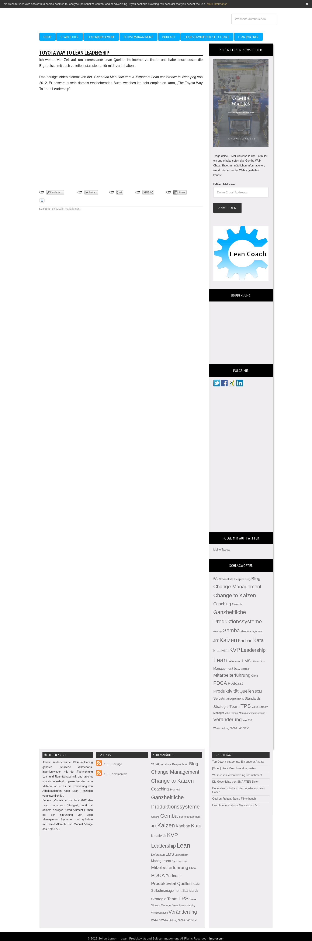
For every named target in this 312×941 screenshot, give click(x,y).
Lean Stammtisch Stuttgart (60, 805)
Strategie (221, 706)
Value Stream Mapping (236, 713)
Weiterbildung (221, 728)
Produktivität (226, 691)
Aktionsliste (225, 579)
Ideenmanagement (252, 631)
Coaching (222, 604)
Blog (54, 208)
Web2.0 (247, 720)
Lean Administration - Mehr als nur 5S (235, 805)
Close (306, 4)
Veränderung (227, 719)
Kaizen (228, 640)
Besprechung (242, 579)
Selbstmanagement (228, 698)
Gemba (231, 630)
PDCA (220, 683)
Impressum (216, 938)
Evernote (237, 604)
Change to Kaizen (234, 595)
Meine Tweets (221, 549)
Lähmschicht (258, 661)
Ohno (254, 675)
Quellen (246, 691)
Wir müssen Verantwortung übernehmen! (237, 775)
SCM (258, 691)
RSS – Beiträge (112, 764)
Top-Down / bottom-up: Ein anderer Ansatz (238, 761)
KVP (234, 650)
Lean (220, 659)
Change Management (237, 586)
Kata (258, 640)
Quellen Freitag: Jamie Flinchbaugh (234, 798)
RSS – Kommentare (114, 774)
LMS (246, 661)
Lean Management (69, 208)
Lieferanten (234, 661)
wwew (236, 727)
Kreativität (220, 650)
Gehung (217, 631)
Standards (253, 698)
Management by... (226, 668)
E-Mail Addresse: (224, 184)
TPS (245, 706)
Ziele (245, 728)
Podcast (235, 683)
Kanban (245, 640)
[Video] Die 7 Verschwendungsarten (234, 768)
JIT (216, 640)
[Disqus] (121, 269)
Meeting (245, 669)
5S (215, 579)
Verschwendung (257, 713)
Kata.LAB (54, 829)
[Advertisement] (73, 173)
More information (217, 4)
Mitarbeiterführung (231, 675)
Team (234, 706)
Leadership (253, 650)
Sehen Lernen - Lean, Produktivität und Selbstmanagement (77, 14)
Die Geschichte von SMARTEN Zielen (235, 781)
